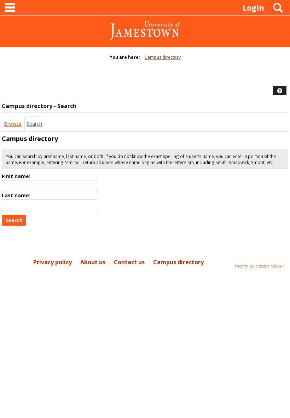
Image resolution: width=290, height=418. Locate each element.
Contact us (129, 262)
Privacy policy (52, 262)
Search (34, 123)
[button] (279, 90)
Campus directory (163, 57)
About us (92, 262)
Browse (13, 123)
